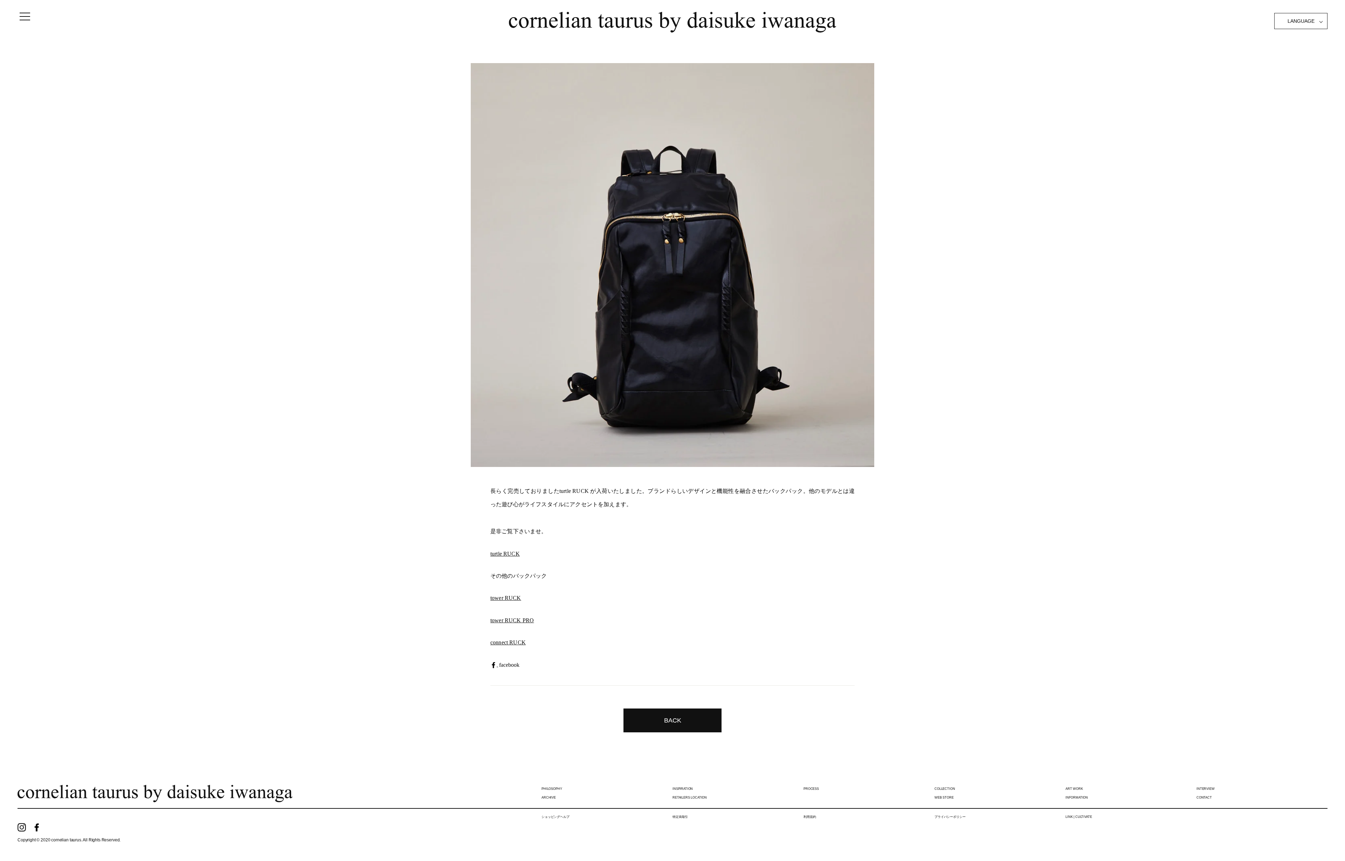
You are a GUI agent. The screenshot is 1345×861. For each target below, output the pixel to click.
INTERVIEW (1205, 789)
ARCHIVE (549, 797)
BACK (672, 720)
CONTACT (1204, 797)
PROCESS (811, 789)
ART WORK (1074, 789)
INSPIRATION (682, 789)
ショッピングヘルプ (556, 817)
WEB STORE (944, 797)
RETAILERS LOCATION (689, 797)
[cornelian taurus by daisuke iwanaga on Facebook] (37, 827)
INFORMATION (1076, 797)
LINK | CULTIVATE (1078, 817)
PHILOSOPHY (552, 789)
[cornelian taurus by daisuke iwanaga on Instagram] (22, 827)
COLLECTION (944, 789)
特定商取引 (680, 817)
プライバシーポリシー (949, 817)
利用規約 (809, 817)
